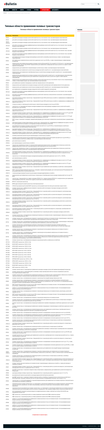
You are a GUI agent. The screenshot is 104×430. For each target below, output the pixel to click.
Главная (5, 12)
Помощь (84, 426)
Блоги (22, 10)
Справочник (45, 10)
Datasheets (55, 10)
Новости (14, 10)
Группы (36, 10)
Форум (7, 10)
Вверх (99, 426)
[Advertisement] (52, 19)
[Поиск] (98, 4)
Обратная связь (92, 426)
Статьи (29, 10)
